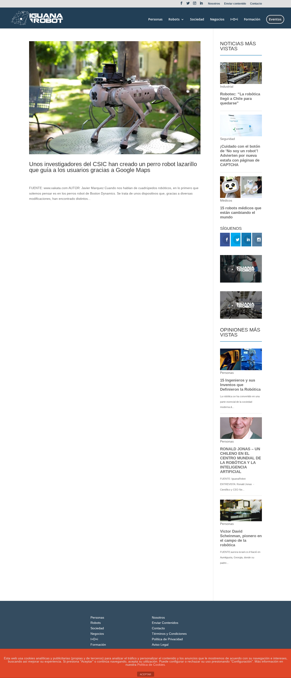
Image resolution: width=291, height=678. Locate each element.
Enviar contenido (235, 3)
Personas (155, 19)
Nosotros (214, 3)
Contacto (256, 3)
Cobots (63, 178)
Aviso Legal (160, 644)
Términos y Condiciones (169, 633)
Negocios (217, 19)
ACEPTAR (145, 674)
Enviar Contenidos (165, 623)
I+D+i (234, 19)
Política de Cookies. (151, 664)
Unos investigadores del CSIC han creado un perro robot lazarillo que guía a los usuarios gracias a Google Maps (113, 167)
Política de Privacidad (167, 639)
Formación (252, 19)
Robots (174, 19)
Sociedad (197, 19)
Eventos (275, 19)
